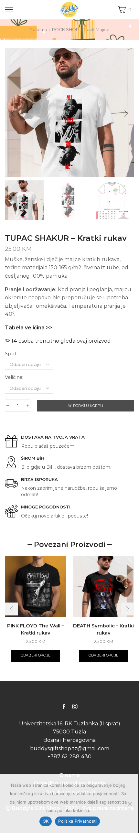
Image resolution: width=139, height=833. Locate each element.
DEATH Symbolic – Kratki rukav (103, 629)
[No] (129, 803)
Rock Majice (96, 29)
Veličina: (14, 377)
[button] (13, 114)
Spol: (11, 354)
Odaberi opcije (35, 655)
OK (46, 821)
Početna (38, 29)
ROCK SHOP (65, 29)
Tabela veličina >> (28, 328)
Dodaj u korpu (88, 405)
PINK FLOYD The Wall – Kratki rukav (35, 629)
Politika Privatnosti (77, 821)
